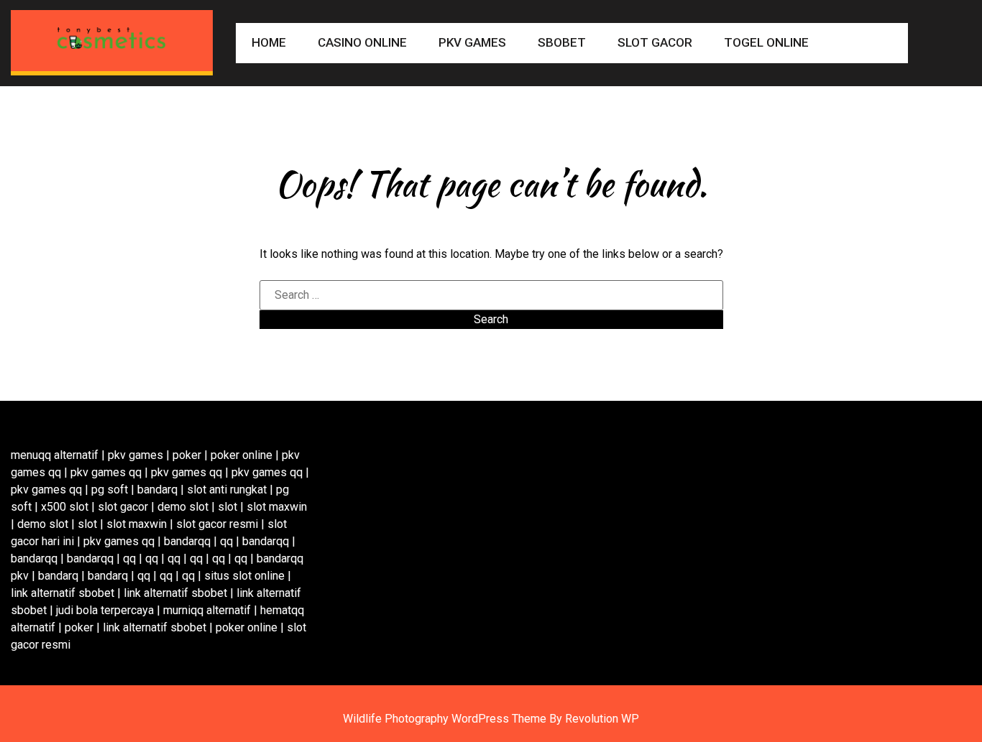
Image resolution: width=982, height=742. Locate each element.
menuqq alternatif (54, 455)
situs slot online (244, 576)
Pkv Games (472, 42)
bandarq (157, 489)
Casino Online (362, 42)
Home (269, 42)
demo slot (182, 507)
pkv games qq (106, 472)
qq (226, 541)
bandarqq (187, 541)
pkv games (135, 455)
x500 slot (64, 507)
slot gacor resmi (217, 524)
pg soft (109, 489)
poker (187, 455)
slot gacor (123, 507)
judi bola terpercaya (105, 610)
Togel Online (766, 42)
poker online (241, 455)
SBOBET (562, 42)
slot (227, 507)
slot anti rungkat (227, 489)
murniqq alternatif (207, 610)
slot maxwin (277, 507)
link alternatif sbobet (62, 593)
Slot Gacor (655, 42)
